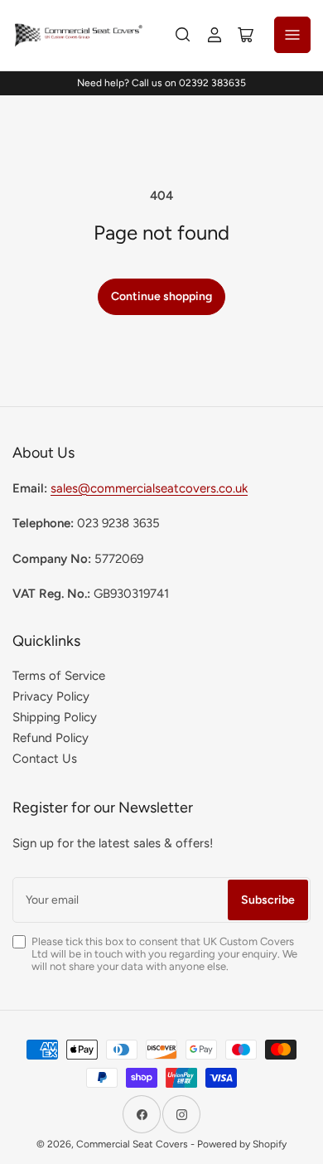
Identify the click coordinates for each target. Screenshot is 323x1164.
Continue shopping (161, 296)
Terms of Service (58, 675)
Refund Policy (50, 737)
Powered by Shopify (242, 1144)
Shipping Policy (54, 717)
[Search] (183, 35)
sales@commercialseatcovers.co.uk (149, 488)
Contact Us (44, 758)
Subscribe (268, 900)
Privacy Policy (50, 696)
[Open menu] (292, 35)
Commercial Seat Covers (132, 1144)
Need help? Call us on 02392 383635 (161, 83)
